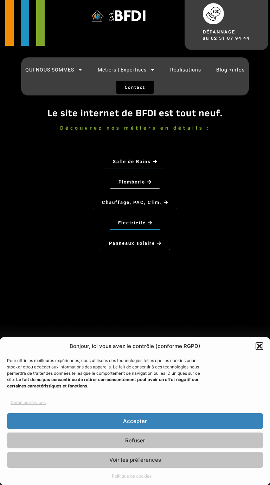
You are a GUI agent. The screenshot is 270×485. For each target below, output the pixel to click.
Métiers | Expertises (122, 70)
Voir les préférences (135, 459)
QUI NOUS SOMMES (49, 70)
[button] (259, 346)
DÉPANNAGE (219, 32)
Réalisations (185, 70)
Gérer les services (28, 402)
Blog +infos (230, 70)
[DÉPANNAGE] (213, 13)
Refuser (135, 440)
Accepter (135, 421)
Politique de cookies (132, 476)
